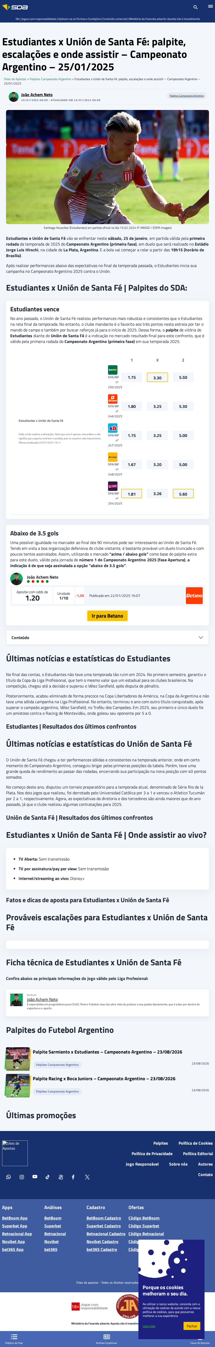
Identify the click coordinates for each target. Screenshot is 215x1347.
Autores (205, 1164)
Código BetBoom (143, 1218)
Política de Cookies (196, 1143)
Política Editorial (198, 1153)
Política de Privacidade (152, 1153)
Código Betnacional (146, 1233)
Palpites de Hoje (14, 1343)
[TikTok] (48, 1177)
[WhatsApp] (8, 1177)
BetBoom (52, 1218)
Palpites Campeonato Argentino (50, 78)
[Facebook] (74, 1177)
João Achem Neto (37, 94)
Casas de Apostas (200, 1343)
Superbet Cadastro (104, 1226)
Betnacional (55, 1233)
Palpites (160, 1143)
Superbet (52, 1226)
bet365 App (13, 1249)
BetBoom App (15, 1218)
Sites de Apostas (15, 78)
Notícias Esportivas (106, 1343)
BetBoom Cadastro (104, 1218)
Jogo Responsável (142, 1164)
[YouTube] (34, 1177)
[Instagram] (21, 1177)
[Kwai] (61, 1177)
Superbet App (14, 1226)
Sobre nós (178, 1164)
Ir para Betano (107, 616)
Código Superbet (143, 1226)
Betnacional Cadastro (106, 1233)
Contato (205, 1174)
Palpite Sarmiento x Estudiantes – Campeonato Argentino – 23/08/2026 (107, 1052)
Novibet (51, 1241)
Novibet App (13, 1241)
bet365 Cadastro (102, 1249)
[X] (87, 1177)
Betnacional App (17, 1233)
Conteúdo (20, 637)
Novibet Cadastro (103, 1241)
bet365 (50, 1249)
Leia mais (149, 1326)
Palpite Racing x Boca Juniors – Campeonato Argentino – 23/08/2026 (104, 1079)
